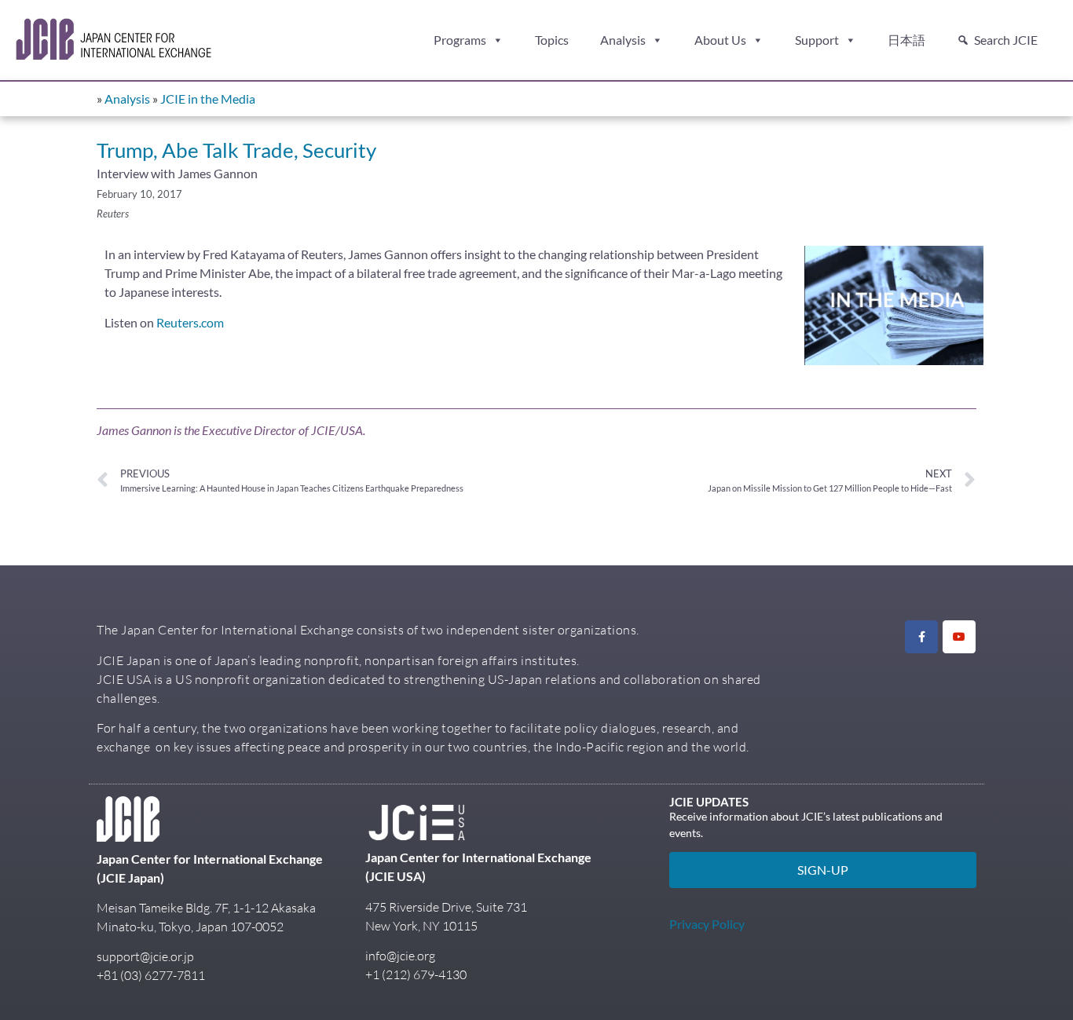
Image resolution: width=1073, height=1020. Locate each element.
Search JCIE (1006, 39)
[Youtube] (959, 636)
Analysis (623, 39)
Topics (552, 39)
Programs (460, 39)
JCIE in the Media (207, 98)
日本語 (906, 39)
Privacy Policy (707, 923)
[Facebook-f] (921, 636)
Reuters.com (190, 322)
